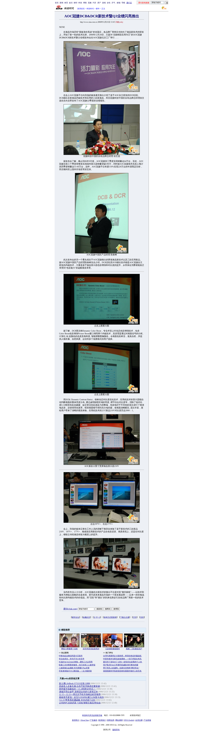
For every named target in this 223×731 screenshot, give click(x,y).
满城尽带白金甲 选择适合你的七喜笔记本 (78, 692)
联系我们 (102, 720)
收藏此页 (86, 617)
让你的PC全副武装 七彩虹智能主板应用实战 (79, 703)
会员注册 (139, 720)
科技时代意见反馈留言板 (92, 715)
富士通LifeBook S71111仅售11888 (74, 683)
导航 (123, 3)
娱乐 (71, 3)
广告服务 (93, 720)
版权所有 (116, 730)
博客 (85, 3)
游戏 (104, 3)
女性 (108, 3)
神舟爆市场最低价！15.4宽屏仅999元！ (77, 689)
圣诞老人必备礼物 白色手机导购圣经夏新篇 (79, 686)
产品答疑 (147, 720)
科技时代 (90, 9)
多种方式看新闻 (110, 617)
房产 (99, 3)
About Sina (85, 720)
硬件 (98, 9)
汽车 (94, 3)
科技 (80, 3)
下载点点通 (124, 617)
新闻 (61, 3)
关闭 (142, 617)
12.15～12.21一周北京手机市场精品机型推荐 (80, 694)
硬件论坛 (75, 617)
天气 (113, 3)
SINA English (129, 720)
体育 (66, 3)
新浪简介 (75, 720)
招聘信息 (110, 720)
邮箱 (118, 3)
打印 (135, 617)
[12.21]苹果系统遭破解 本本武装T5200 (77, 700)
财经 (75, 3)
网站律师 (119, 720)
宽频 (89, 3)
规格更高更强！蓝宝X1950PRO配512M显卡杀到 (81, 697)
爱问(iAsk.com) (70, 609)
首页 (57, 3)
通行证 (129, 3)
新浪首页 (81, 9)
